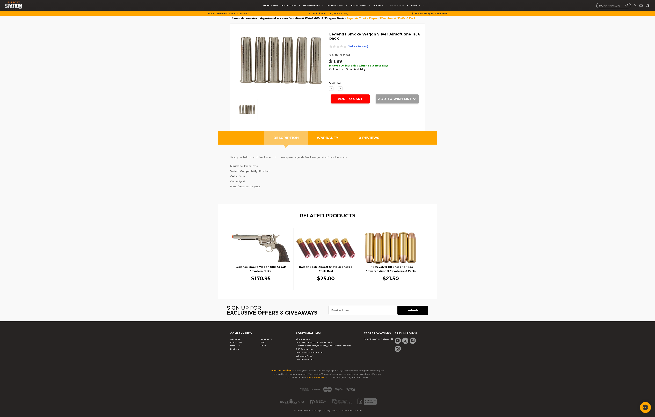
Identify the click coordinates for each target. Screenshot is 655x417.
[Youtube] (398, 341)
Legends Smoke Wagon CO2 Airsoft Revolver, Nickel (261, 269)
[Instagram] (398, 349)
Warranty (327, 138)
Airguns (378, 5)
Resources (235, 345)
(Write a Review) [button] (357, 46)
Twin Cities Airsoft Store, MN (378, 339)
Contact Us (236, 342)
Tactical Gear (335, 5)
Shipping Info (303, 339)
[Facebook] (413, 341)
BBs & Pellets (311, 5)
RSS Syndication (304, 349)
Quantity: (335, 82)
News (263, 345)
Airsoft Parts (358, 5)
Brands (415, 5)
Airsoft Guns (289, 5)
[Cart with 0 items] (646, 5)
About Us (235, 339)
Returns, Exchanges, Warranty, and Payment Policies (323, 345)
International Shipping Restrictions (314, 342)
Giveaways (266, 339)
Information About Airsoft (309, 352)
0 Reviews (369, 138)
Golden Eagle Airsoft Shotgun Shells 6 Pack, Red (326, 269)
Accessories (397, 5)
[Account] (633, 5)
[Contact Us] (639, 5)
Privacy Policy (330, 410)
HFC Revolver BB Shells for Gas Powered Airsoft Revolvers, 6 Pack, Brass (391, 271)
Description (286, 138)
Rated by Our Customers (228, 13)
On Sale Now (270, 5)
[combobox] (613, 5)
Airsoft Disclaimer (316, 377)
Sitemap (316, 410)
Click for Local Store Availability (347, 69)
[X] (405, 341)
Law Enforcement (305, 359)
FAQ (262, 342)
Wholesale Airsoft (305, 356)
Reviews (234, 349)
